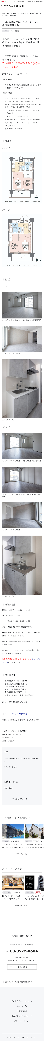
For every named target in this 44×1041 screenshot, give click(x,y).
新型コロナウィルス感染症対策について (18, 982)
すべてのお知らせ (21, 905)
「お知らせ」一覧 (21, 854)
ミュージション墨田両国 (16, 714)
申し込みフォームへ (20, 799)
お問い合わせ (22, 967)
